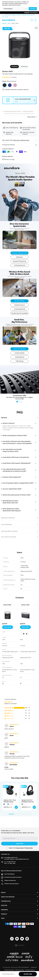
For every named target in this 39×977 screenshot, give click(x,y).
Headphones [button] (6, 901)
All (9, 23)
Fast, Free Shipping (9, 874)
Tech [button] (3, 918)
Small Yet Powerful (20, 349)
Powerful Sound (19, 305)
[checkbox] (7, 848)
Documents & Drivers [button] (8, 537)
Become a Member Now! (21, 140)
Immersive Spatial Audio (19, 253)
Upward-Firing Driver (19, 261)
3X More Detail (19, 301)
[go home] (8, 20)
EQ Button (19, 257)
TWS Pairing (19, 361)
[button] (36, 3)
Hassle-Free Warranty (10, 880)
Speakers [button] (4, 910)
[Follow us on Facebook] (17, 938)
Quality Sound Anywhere (20, 313)
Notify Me (28, 974)
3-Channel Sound (19, 265)
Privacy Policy (29, 848)
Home (4, 23)
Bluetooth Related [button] (7, 518)
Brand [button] (3, 892)
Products (14, 66)
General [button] (4, 418)
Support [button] (4, 914)
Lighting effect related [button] (9, 531)
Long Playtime (19, 357)
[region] (19, 428)
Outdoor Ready (19, 353)
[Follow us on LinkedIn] (27, 938)
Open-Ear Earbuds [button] (7, 897)
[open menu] (35, 20)
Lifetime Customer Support (11, 883)
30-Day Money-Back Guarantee (12, 877)
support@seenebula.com (22, 859)
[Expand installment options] (36, 89)
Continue (33, 8)
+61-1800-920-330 (11, 862)
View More (31, 117)
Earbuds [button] (4, 905)
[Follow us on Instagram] (12, 938)
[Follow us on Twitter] (22, 938)
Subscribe (19, 843)
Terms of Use (19, 848)
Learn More (7, 627)
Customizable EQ (19, 309)
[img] (4, 152)
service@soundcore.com (11, 857)
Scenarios (24, 66)
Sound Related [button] (6, 524)
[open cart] (31, 20)
